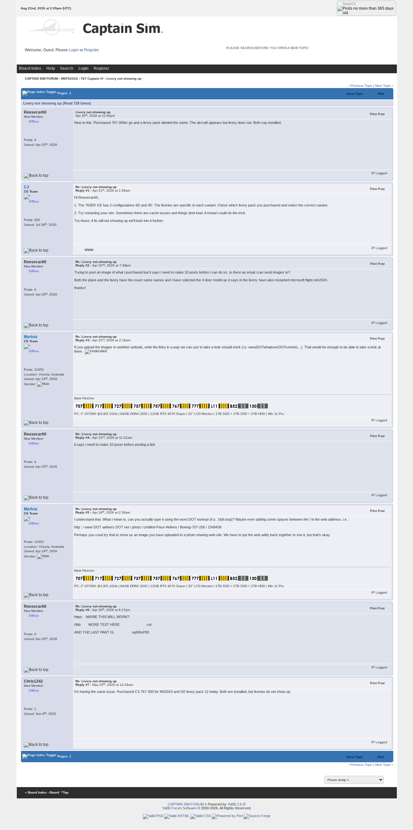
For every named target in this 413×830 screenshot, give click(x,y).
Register (91, 50)
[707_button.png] (84, 405)
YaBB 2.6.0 (236, 804)
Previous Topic (361, 85)
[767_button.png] (180, 405)
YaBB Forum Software (179, 808)
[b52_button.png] (238, 405)
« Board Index (36, 792)
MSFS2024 (69, 78)
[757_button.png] (161, 405)
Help (50, 68)
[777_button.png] (200, 405)
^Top (64, 792)
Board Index (30, 68)
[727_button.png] (122, 405)
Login (74, 50)
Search (66, 68)
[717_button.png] (103, 405)
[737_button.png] (142, 405)
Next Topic (383, 85)
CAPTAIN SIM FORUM (41, 78)
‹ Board (53, 792)
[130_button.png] (258, 405)
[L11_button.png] (219, 405)
